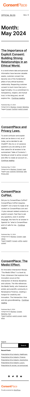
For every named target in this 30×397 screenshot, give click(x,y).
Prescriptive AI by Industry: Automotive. (14, 360)
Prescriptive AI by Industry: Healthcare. (14, 354)
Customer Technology (16, 171)
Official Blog (8, 15)
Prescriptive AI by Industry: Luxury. (13, 363)
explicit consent (23, 109)
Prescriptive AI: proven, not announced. (14, 365)
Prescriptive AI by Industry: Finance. (13, 357)
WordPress (17, 390)
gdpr (25, 171)
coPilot (20, 241)
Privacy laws (5, 174)
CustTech (15, 109)
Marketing (26, 107)
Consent (19, 107)
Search (3, 342)
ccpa (7, 171)
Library (3, 239)
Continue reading (18, 98)
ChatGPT (9, 241)
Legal (24, 169)
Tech (9, 314)
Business (13, 107)
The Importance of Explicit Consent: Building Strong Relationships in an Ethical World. (14, 58)
